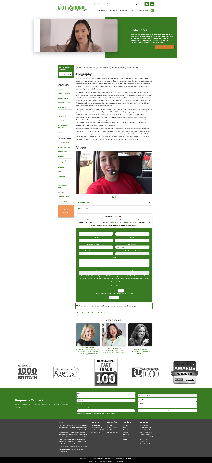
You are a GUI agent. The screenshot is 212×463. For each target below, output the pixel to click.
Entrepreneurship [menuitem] (63, 98)
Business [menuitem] (60, 89)
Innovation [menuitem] (61, 156)
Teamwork (126, 436)
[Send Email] (147, 3)
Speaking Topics (84, 202)
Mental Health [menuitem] (62, 176)
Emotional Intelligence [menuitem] (64, 147)
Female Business (118, 67)
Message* (114, 257)
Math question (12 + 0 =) (111, 291)
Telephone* (96, 237)
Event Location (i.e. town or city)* (96, 244)
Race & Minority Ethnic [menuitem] (62, 186)
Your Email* (132, 231)
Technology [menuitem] (61, 132)
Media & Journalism (132, 67)
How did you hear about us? (132, 251)
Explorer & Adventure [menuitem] (64, 102)
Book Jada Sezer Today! (164, 47)
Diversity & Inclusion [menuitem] (64, 93)
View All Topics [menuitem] (62, 201)
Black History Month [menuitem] (64, 142)
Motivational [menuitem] (62, 116)
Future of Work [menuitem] (62, 151)
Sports (125, 439)
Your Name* (96, 231)
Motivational (126, 430)
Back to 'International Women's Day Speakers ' (92, 313)
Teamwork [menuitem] (61, 192)
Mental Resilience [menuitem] (63, 181)
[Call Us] (152, 3)
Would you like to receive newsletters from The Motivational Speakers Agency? (114, 270)
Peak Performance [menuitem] (63, 121)
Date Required (132, 244)
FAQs (124, 427)
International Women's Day (86, 67)
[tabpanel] (114, 172)
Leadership (126, 434)
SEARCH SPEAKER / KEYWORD (65, 69)
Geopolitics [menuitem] (61, 112)
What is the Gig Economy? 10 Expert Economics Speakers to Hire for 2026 (146, 434)
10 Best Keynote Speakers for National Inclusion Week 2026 (145, 427)
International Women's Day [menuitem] (62, 161)
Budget (132, 237)
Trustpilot (76, 443)
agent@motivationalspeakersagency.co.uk (123, 222)
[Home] (72, 7)
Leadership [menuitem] (61, 167)
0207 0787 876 (96, 222)
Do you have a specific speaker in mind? (95, 251)
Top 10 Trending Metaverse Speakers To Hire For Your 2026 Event (146, 441)
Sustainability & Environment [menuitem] (62, 126)
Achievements (83, 208)
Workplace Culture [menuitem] (63, 196)
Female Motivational (103, 67)
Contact (125, 425)
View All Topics (143, 10)
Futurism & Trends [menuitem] (63, 107)
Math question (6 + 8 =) (83, 408)
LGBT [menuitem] (59, 172)
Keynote (125, 432)
